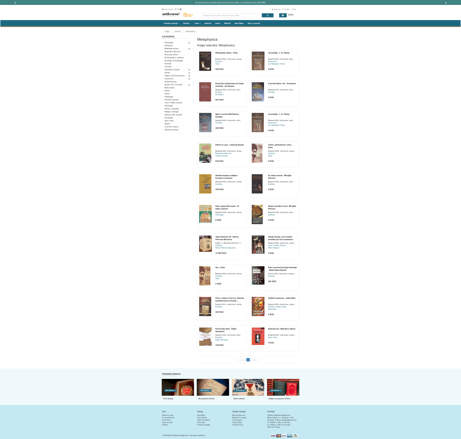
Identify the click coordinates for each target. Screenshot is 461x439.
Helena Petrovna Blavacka (225, 247)
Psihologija (169, 105)
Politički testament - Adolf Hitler (282, 298)
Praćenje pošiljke (203, 424)
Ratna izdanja (239, 398)
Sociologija (169, 117)
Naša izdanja (169, 87)
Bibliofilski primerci (172, 48)
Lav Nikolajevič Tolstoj (276, 64)
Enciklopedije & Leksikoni (174, 57)
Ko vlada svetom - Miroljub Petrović (279, 176)
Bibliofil (227, 23)
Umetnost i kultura (171, 126)
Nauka (167, 90)
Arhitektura (169, 45)
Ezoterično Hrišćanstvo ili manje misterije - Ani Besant (229, 84)
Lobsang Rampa (221, 156)
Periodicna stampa (172, 99)
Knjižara (165, 424)
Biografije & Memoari (172, 51)
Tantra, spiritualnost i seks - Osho (280, 146)
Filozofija (168, 66)
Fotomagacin (237, 420)
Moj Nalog (201, 415)
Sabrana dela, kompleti (173, 114)
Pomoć (287, 9)
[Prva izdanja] (178, 387)
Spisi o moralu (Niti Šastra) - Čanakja (227, 115)
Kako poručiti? (167, 422)
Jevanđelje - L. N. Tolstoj (278, 52)
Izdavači (208, 23)
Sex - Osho (220, 267)
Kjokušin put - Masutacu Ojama (281, 328)
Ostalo (167, 93)
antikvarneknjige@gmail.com (286, 420)
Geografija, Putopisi (172, 69)
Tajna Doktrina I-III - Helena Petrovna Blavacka (227, 238)
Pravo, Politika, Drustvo (173, 102)
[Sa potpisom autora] (213, 387)
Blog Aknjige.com (238, 415)
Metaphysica (190, 31)
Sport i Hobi (169, 120)
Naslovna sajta (167, 415)
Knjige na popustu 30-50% (279, 398)
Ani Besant (219, 94)
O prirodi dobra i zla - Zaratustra (282, 83)
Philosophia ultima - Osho (226, 52)
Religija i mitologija (172, 111)
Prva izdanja (168, 398)
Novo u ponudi (254, 23)
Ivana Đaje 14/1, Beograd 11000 (281, 417)
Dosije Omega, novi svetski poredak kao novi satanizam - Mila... (281, 239)
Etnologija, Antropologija (174, 60)
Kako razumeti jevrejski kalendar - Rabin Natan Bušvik (282, 268)
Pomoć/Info (166, 420)
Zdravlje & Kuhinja (171, 129)
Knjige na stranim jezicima (174, 75)
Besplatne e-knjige (239, 417)
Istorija (167, 72)
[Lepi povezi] (283, 387)
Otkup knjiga (237, 422)
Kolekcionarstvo (171, 81)
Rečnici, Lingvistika (172, 108)
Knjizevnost (169, 78)
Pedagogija (169, 96)
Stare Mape (239, 23)
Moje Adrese (202, 417)
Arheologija (169, 42)
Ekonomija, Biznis (171, 54)
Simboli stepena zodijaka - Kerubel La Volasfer (226, 176)
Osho (217, 64)
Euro (294, 9)
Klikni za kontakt (284, 422)
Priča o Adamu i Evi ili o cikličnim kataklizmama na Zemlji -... (229, 299)
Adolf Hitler (272, 309)
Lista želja (201, 422)
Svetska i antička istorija (277, 306)
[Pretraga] (268, 15)
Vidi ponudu (170, 390)
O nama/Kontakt (168, 417)
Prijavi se (277, 9)
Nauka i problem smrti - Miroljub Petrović (282, 207)
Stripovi (167, 123)
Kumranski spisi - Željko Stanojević (226, 330)
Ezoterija (168, 63)
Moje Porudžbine (203, 420)
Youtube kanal (237, 424)
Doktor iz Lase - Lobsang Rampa (229, 144)
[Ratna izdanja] (248, 387)
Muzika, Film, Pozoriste (173, 84)
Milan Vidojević (273, 247)
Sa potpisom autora (206, 398)
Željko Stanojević (221, 339)
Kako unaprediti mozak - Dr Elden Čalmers (227, 207)
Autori (217, 23)
